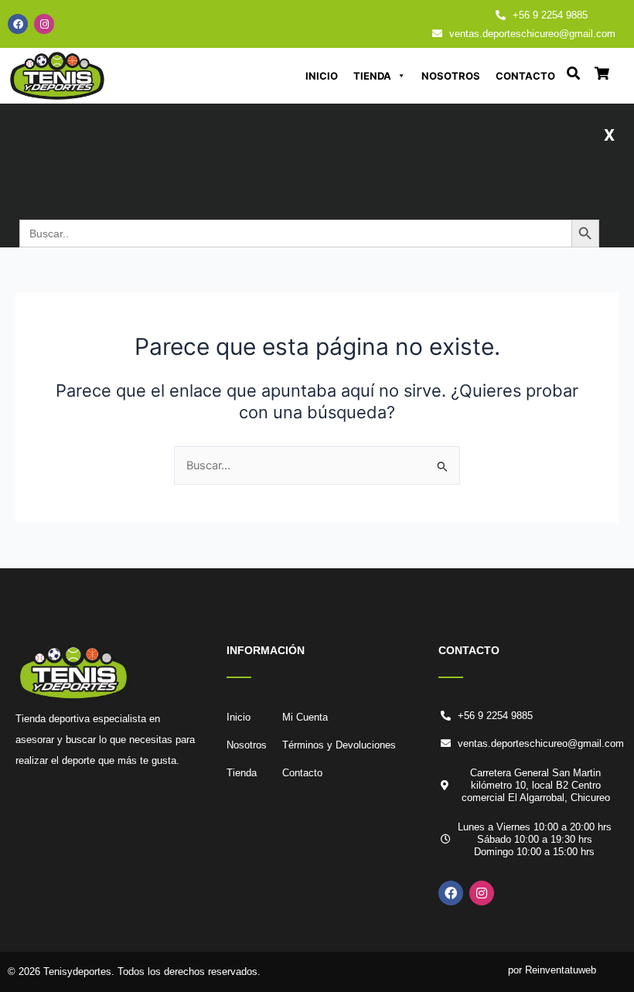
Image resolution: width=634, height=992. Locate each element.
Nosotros (450, 76)
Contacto (525, 76)
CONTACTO (468, 650)
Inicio (321, 76)
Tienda (372, 76)
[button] (609, 133)
